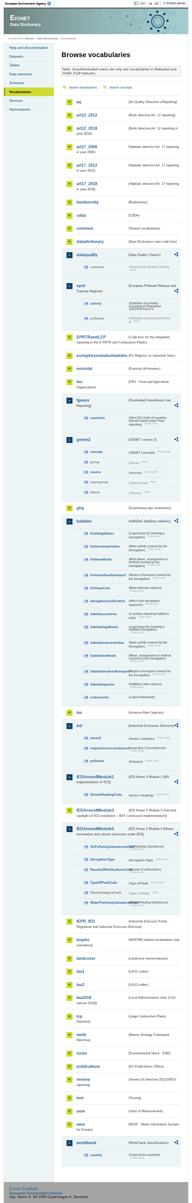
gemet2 (83, 439)
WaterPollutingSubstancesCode (109, 902)
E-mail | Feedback (24, 1188)
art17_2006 (86, 147)
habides (84, 521)
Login (142, 3)
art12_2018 (86, 128)
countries (97, 418)
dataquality (87, 255)
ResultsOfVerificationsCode (109, 870)
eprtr (81, 286)
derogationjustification (107, 601)
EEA (29, 3)
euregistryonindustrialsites (102, 355)
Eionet (29, 38)
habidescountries (103, 614)
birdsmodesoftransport (108, 575)
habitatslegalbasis (104, 627)
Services (16, 101)
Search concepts (120, 87)
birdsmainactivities (105, 546)
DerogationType (102, 859)
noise (81, 1053)
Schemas (16, 83)
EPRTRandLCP (91, 337)
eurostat (84, 368)
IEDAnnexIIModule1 (95, 777)
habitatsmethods (103, 655)
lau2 (80, 985)
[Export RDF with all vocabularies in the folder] (176, 255)
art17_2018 (86, 184)
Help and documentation (28, 48)
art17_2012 (86, 165)
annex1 (95, 738)
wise (80, 1124)
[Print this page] (151, 3)
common (84, 228)
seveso (83, 1079)
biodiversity (87, 202)
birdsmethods (101, 559)
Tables (14, 65)
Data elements (20, 74)
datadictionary (90, 241)
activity (95, 303)
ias (79, 712)
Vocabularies (20, 92)
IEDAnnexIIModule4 (95, 829)
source (95, 472)
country (96, 1155)
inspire (83, 940)
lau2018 (83, 997)
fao (79, 382)
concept (96, 452)
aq (78, 102)
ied (79, 726)
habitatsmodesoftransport (109, 671)
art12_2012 (86, 115)
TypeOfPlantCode (103, 882)
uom (80, 1111)
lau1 (80, 971)
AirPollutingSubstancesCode (109, 847)
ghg (80, 508)
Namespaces (19, 109)
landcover (86, 958)
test (80, 1098)
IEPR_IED (85, 921)
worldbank (86, 1143)
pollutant (97, 761)
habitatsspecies (102, 684)
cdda (81, 215)
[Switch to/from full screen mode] (158, 3)
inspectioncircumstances (109, 748)
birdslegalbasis (102, 533)
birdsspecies (100, 588)
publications (88, 1066)
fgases (82, 400)
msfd (81, 1035)
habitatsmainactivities (107, 643)
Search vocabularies (83, 87)
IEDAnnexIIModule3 (95, 810)
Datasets (16, 56)
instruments (99, 697)
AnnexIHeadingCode (106, 794)
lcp (79, 1016)
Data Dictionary (47, 38)
